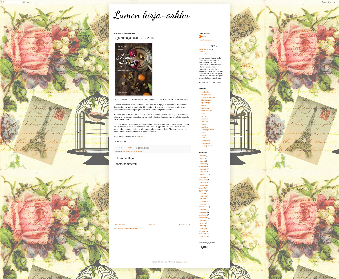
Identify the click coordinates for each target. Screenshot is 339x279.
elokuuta (202, 161)
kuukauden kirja (206, 111)
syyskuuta (202, 158)
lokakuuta (202, 156)
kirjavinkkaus (205, 108)
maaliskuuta (203, 174)
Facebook (202, 51)
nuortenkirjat (205, 141)
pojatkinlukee (205, 143)
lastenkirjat (204, 116)
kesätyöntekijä (206, 95)
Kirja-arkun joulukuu (128, 151)
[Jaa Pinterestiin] (147, 148)
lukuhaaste (205, 122)
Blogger (184, 262)
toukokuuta (203, 169)
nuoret (203, 138)
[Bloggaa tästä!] (140, 148)
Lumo (203, 36)
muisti (203, 132)
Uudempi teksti (120, 225)
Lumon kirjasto (203, 49)
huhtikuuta (202, 172)
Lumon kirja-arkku (151, 14)
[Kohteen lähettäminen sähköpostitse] (137, 148)
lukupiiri (203, 124)
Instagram (202, 54)
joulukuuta (202, 183)
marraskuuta (203, 185)
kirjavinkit (139, 151)
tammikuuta (203, 180)
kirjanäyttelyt (205, 103)
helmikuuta (203, 177)
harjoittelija (205, 92)
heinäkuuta (203, 164)
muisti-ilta (204, 135)
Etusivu (152, 225)
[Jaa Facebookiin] (145, 148)
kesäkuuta (202, 166)
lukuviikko (204, 127)
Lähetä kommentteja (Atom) (128, 229)
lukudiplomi (205, 119)
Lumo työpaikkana (207, 130)
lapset (203, 114)
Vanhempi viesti (184, 225)
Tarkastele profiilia (205, 40)
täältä (143, 137)
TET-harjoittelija (206, 146)
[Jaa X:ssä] (142, 148)
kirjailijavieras (206, 100)
